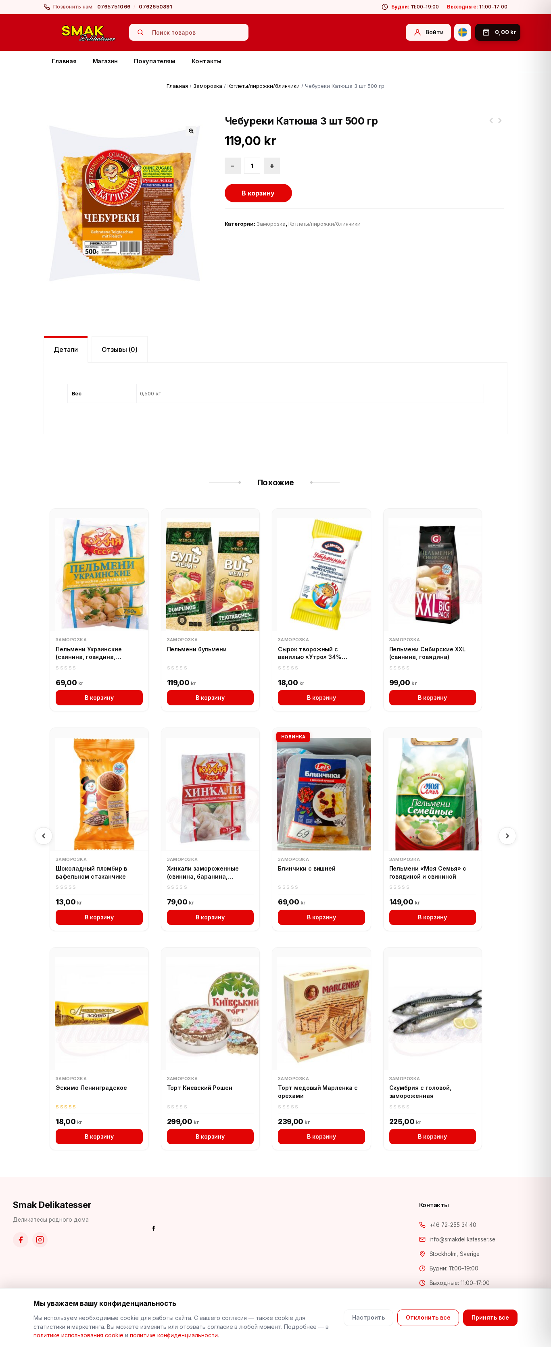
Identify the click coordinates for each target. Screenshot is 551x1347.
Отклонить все (428, 1317)
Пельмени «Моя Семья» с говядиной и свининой (427, 872)
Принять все (490, 1317)
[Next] (507, 836)
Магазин (105, 61)
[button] (191, 131)
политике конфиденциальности (174, 1335)
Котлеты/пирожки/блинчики (263, 86)
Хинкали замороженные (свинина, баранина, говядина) (203, 872)
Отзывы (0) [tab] (120, 349)
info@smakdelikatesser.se (462, 1239)
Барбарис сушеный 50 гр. (490, 125)
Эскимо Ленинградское (91, 1087)
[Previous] (43, 836)
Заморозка (207, 86)
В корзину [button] (99, 697)
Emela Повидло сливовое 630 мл (499, 125)
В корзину (258, 193)
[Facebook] (20, 1239)
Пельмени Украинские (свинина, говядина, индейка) (89, 653)
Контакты (206, 61)
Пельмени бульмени (197, 649)
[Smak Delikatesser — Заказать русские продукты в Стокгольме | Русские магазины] (88, 32)
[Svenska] (462, 32)
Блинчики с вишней (307, 868)
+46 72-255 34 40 (453, 1225)
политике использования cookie (78, 1335)
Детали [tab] (66, 349)
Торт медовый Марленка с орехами (318, 1091)
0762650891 (155, 7)
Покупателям (154, 61)
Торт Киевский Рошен (199, 1087)
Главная (64, 61)
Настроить (368, 1317)
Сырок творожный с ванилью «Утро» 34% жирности (310, 653)
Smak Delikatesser (52, 1204)
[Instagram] (40, 1239)
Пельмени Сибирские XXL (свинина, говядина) (427, 653)
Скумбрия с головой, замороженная (420, 1091)
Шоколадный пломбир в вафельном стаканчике (91, 872)
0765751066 (114, 7)
